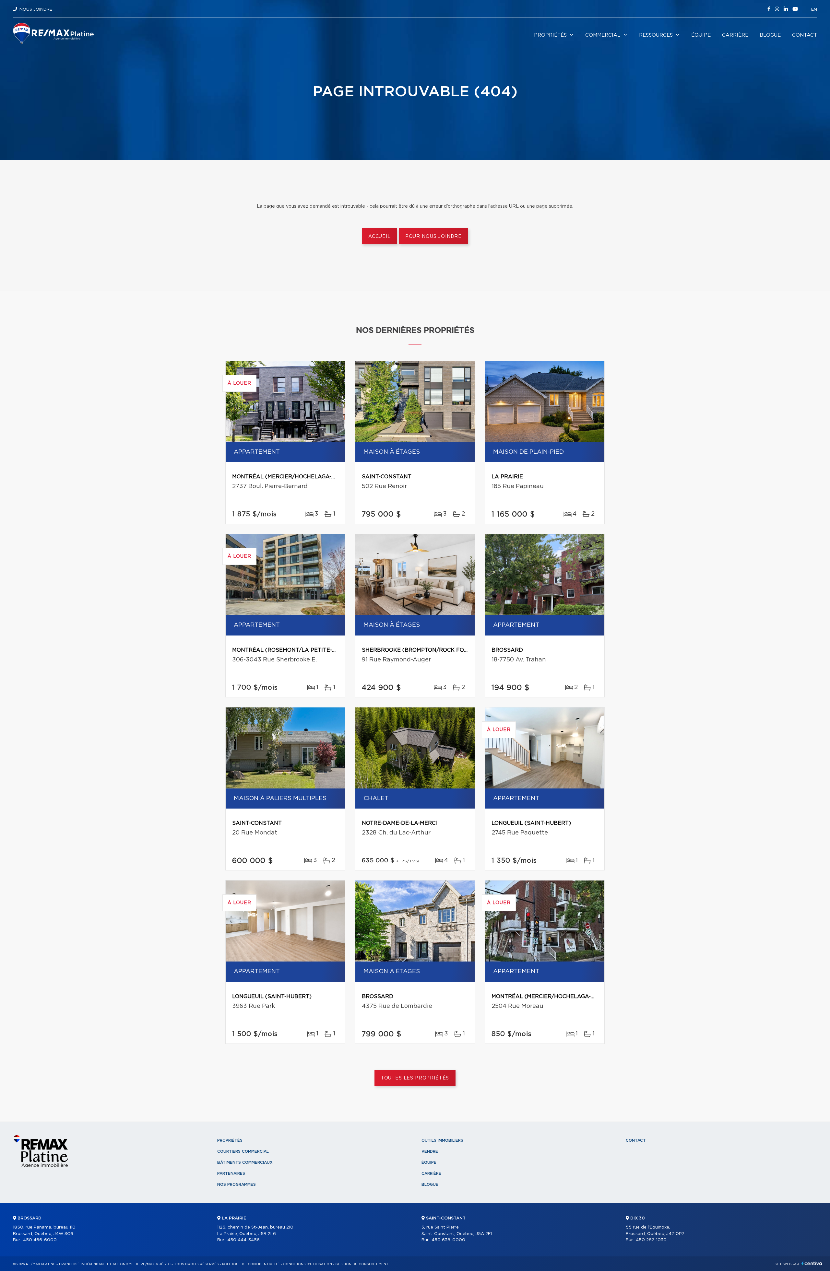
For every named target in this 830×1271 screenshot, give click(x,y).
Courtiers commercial (243, 1151)
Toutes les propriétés (415, 1078)
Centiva (811, 1263)
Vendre (429, 1151)
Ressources (656, 35)
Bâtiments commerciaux (245, 1162)
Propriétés (550, 35)
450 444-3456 (243, 1240)
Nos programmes (236, 1184)
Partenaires (231, 1173)
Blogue (770, 35)
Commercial (603, 35)
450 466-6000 (40, 1240)
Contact (804, 35)
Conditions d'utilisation (307, 1264)
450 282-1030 (651, 1240)
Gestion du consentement (361, 1264)
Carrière (735, 35)
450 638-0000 (448, 1240)
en (814, 9)
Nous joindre (35, 9)
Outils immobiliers (442, 1140)
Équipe (701, 35)
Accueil (379, 236)
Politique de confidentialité (251, 1264)
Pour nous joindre (433, 236)
